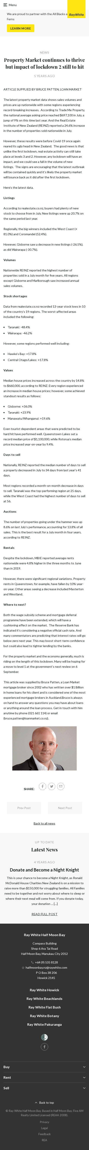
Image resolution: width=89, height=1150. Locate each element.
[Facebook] (42, 786)
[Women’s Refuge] (44, 1038)
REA (44, 1140)
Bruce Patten (50, 682)
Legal (44, 1128)
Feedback (44, 1134)
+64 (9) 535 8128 (46, 962)
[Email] (60, 786)
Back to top (46, 1102)
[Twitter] (51, 786)
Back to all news (44, 823)
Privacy (44, 1122)
